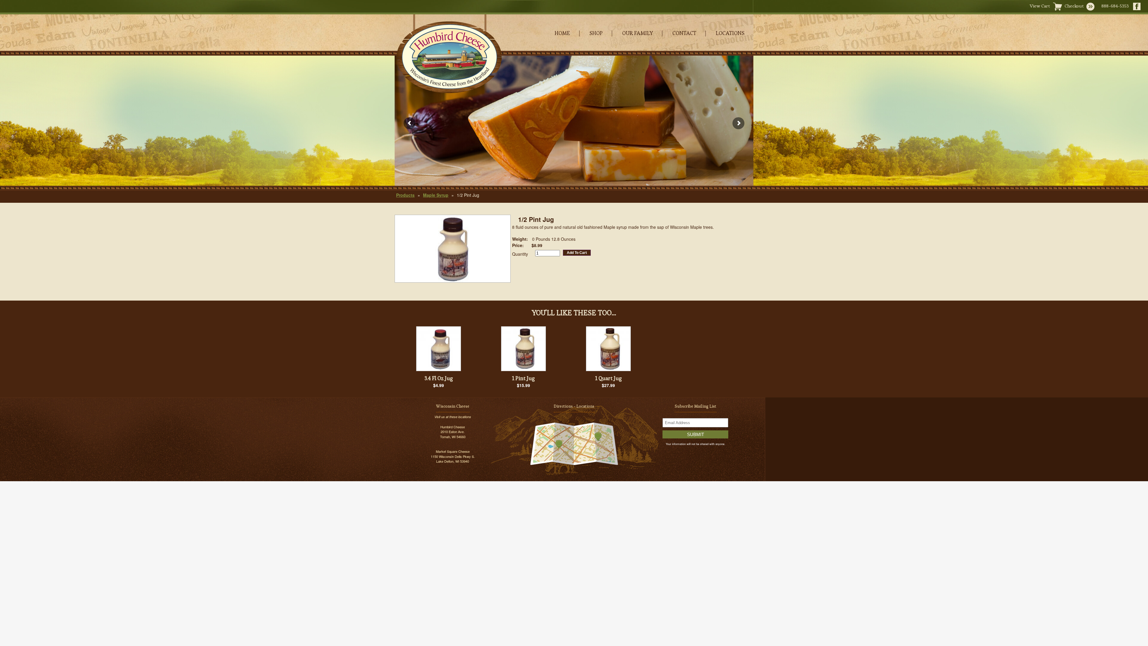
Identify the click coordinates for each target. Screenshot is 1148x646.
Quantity (520, 254)
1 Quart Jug (608, 378)
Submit (695, 434)
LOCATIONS (730, 33)
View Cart (1040, 6)
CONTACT (684, 33)
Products (405, 195)
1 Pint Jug (523, 378)
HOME (562, 33)
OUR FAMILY (637, 33)
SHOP (596, 33)
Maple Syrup (435, 195)
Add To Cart (577, 253)
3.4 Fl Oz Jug (439, 378)
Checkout (1074, 6)
